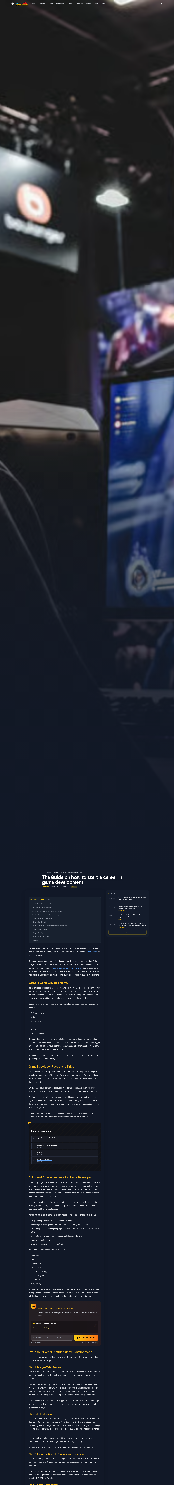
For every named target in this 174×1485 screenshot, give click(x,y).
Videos (88, 3)
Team (103, 3)
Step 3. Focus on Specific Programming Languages (50, 925)
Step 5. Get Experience (41, 933)
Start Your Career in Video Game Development (47, 915)
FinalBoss (45, 887)
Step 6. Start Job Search (41, 936)
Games (96, 3)
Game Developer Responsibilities (43, 907)
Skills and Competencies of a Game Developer (47, 911)
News (34, 3)
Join (167, 1477)
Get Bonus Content (87, 1337)
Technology (79, 3)
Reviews (42, 3)
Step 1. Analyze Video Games (43, 918)
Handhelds (60, 3)
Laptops (51, 3)
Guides (69, 3)
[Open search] (161, 3)
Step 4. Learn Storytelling (41, 929)
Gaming (48, 872)
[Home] (43, 872)
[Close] (170, 1470)
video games (91, 952)
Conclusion (35, 940)
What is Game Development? (41, 904)
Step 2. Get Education (40, 922)
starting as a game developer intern (67, 968)
